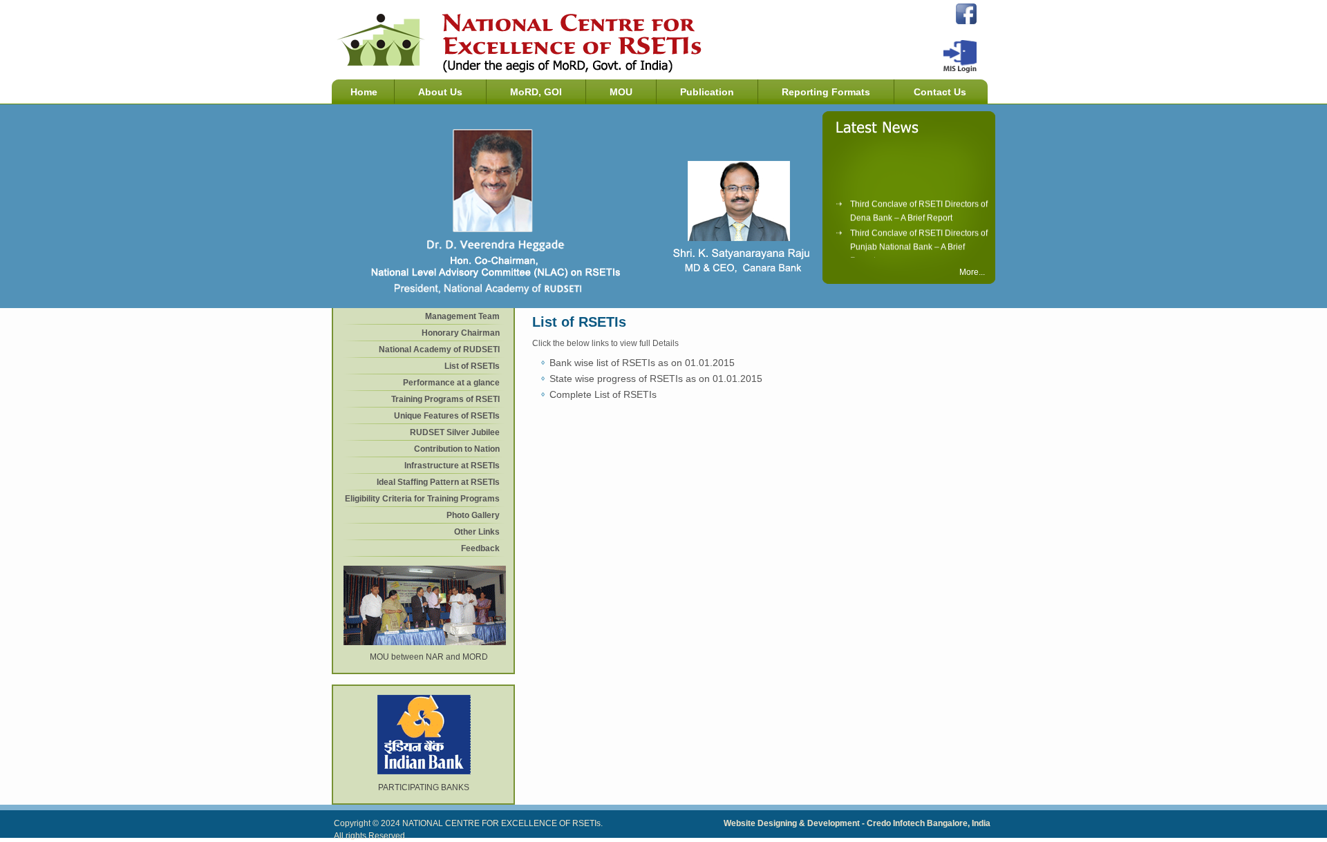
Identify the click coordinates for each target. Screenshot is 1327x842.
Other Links (477, 532)
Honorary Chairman (461, 333)
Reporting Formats (826, 91)
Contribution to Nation (457, 449)
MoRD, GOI (536, 91)
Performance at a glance (451, 382)
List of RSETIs (472, 366)
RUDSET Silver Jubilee (455, 432)
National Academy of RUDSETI (439, 349)
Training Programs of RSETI (445, 399)
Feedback (480, 548)
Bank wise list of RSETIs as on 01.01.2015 (642, 362)
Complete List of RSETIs (603, 394)
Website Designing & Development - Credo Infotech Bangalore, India (857, 823)
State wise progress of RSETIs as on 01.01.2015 (655, 378)
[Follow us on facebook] (966, 21)
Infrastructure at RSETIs (452, 465)
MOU (621, 91)
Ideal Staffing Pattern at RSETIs (438, 482)
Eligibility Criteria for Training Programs (422, 499)
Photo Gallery (473, 515)
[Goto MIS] (960, 70)
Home (363, 91)
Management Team (462, 316)
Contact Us (940, 91)
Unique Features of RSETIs (447, 416)
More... (972, 272)
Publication (707, 91)
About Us (440, 91)
